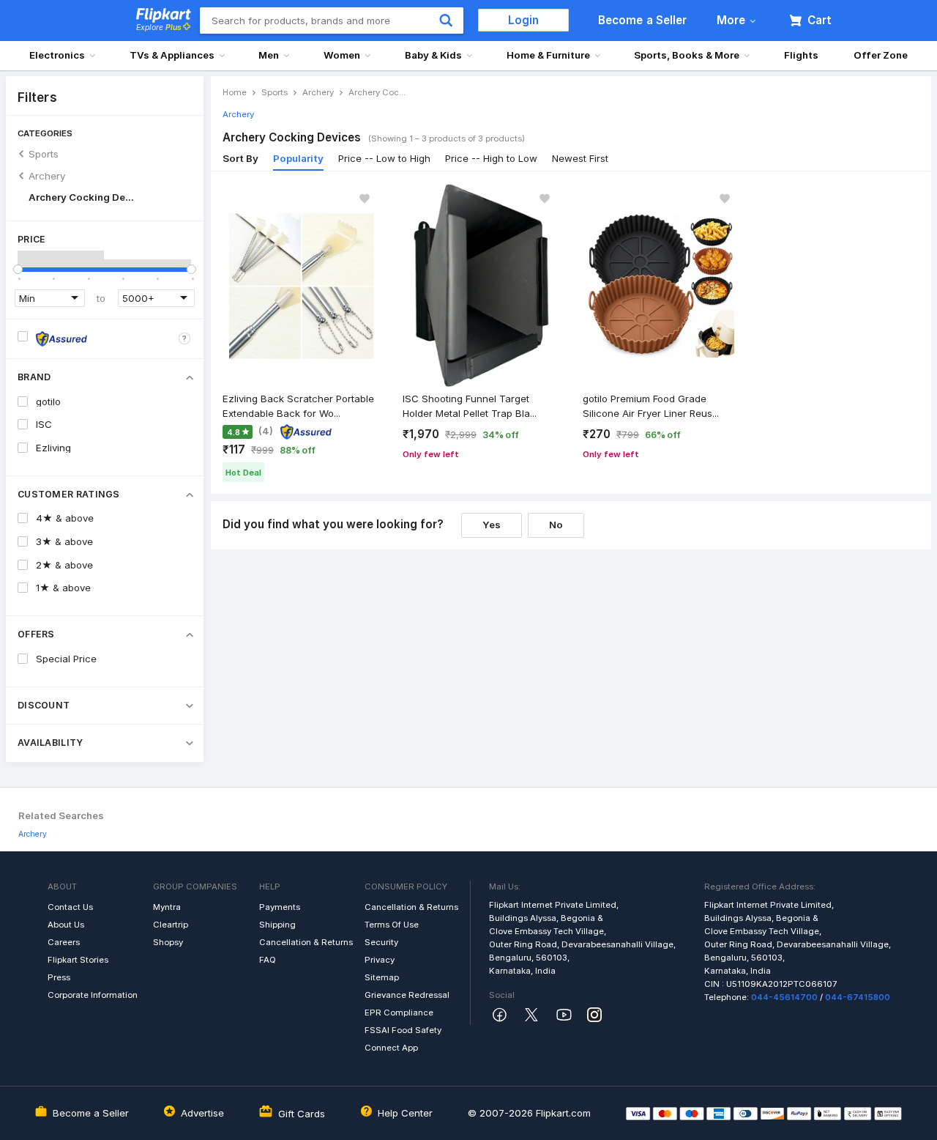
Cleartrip (170, 924)
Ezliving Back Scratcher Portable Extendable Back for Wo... (298, 406)
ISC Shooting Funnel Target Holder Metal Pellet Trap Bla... (470, 406)
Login (524, 20)
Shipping (277, 924)
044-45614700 (784, 997)
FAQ (267, 960)
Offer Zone (881, 55)
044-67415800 (857, 997)
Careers (64, 942)
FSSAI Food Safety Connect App (403, 1039)
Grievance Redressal (407, 995)
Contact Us (70, 907)
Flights (801, 55)
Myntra (167, 907)
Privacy (380, 960)
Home (235, 92)
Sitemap (382, 977)
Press (59, 977)
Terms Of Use (392, 924)
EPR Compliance (399, 1012)
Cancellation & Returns (306, 942)
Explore (159, 27)
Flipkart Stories (78, 960)
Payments (279, 907)
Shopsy (168, 942)
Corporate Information (93, 995)
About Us (66, 924)
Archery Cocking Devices (83, 197)
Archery (47, 176)
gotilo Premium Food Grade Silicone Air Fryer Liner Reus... (651, 406)
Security (381, 942)
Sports (44, 154)
